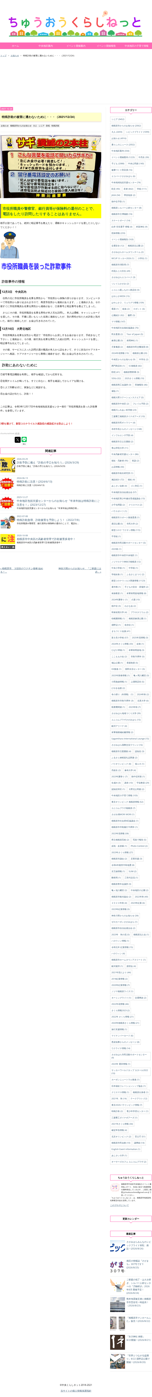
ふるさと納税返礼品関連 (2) (124, 757)
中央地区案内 (46, 45)
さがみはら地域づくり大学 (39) (126, 713)
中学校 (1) (133, 567)
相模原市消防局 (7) (120, 264)
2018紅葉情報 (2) (119, 978)
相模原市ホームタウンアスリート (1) (128, 959)
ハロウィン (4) (118, 953)
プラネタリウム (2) (139, 612)
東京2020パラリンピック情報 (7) (126, 1104)
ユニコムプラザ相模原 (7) (123, 808)
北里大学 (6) (143, 700)
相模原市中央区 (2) (120, 403)
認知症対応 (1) (118, 789)
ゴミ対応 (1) (136, 485)
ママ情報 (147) (118, 321)
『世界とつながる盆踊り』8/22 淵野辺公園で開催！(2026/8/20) (138, 1359)
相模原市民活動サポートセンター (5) (128, 542)
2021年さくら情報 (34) (122, 1123)
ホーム (15, 45)
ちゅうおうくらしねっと (25, 10)
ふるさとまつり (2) (135, 574)
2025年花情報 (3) (140, 637)
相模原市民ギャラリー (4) (123, 422)
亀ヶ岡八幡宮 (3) (141, 675)
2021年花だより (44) (121, 972)
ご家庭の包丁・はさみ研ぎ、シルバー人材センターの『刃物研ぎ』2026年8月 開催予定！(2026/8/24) (138, 1286)
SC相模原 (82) (135, 365)
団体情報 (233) (118, 233)
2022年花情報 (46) (120, 1004)
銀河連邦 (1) (117, 966)
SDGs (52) (116, 378)
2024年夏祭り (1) (119, 599)
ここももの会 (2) (119, 656)
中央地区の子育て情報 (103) (124, 795)
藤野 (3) (131, 315)
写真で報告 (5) (139, 839)
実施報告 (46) (141, 384)
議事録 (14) (139, 1142)
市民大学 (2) (132, 523)
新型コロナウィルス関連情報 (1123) (128, 580)
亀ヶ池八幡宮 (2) (119, 890)
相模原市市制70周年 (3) (122, 700)
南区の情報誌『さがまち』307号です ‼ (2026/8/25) (137, 1264)
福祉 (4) (131, 479)
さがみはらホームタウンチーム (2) (127, 252)
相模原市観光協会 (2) (121, 896)
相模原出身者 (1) (140, 1092)
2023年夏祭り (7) (119, 776)
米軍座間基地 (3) (136, 650)
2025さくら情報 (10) (134, 378)
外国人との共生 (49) (120, 271)
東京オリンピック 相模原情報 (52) (127, 801)
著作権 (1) (116, 586)
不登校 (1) (116, 536)
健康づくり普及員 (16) (121, 169)
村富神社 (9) (141, 226)
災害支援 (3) (136, 858)
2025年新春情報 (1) (120, 675)
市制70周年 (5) (137, 656)
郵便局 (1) (116, 877)
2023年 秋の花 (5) (120, 934)
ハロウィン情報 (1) (120, 940)
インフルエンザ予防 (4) (122, 435)
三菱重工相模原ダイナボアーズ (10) (128, 416)
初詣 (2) (135, 460)
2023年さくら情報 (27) (122, 852)
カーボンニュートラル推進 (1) (125, 1079)
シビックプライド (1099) (137, 131)
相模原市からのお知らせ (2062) (126, 125)
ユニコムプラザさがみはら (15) (126, 719)
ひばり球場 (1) (118, 650)
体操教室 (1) (117, 593)
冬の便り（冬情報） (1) (122, 694)
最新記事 (131, 1233)
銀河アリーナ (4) (119, 726)
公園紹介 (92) (117, 315)
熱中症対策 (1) (138, 776)
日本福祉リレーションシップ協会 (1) (128, 1086)
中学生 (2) (143, 359)
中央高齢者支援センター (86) (124, 454)
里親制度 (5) (132, 662)
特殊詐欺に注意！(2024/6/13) (34, 481)
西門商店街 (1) (118, 365)
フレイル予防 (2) (140, 403)
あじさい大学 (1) (119, 1155)
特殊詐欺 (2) (117, 1111)
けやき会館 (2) (118, 688)
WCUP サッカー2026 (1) (122, 258)
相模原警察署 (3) (131, 372)
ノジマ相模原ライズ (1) (122, 991)
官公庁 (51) (140, 1136)
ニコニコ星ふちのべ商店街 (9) (125, 289)
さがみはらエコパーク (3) (123, 277)
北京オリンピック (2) (121, 1136)
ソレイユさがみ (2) (120, 283)
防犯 (48, 125)
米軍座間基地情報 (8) (136, 593)
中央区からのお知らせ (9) (123, 359)
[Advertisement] (76, 81)
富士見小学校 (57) (119, 637)
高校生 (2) (116, 770)
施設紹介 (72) (117, 479)
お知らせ (5, 125)
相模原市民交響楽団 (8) (137, 346)
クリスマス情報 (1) (120, 1092)
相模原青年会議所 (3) (121, 884)
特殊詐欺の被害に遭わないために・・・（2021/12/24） (39, 117)
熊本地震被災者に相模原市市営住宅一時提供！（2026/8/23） (138, 1302)
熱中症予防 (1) (118, 201)
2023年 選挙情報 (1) (120, 1063)
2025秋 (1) (116, 549)
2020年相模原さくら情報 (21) (125, 1022)
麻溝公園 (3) (117, 340)
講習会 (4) (131, 966)
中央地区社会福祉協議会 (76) (124, 327)
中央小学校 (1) (118, 567)
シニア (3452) (117, 119)
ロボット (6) (139, 308)
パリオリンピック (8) (121, 763)
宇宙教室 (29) (143, 782)
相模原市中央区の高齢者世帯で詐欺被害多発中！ (46, 539)
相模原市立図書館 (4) (121, 751)
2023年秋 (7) (135, 707)
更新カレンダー (131, 1218)
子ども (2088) (117, 163)
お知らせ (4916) (118, 138)
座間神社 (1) (132, 340)
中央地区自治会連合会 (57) (123, 492)
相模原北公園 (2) (135, 245)
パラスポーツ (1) (119, 511)
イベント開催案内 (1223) (123, 157)
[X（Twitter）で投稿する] (18, 440)
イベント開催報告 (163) (122, 239)
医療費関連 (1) (118, 707)
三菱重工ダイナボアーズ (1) (124, 1117)
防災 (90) (115, 188)
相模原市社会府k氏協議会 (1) (124, 820)
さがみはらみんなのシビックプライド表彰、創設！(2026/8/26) (138, 1245)
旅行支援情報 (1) (119, 1029)
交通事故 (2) (140, 997)
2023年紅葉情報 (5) (120, 909)
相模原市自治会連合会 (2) (123, 928)
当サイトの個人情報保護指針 (76, 1390)
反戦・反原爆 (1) (119, 846)
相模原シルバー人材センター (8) (126, 207)
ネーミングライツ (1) (121, 997)
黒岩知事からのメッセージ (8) (125, 1042)
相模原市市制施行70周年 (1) (124, 827)
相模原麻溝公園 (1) (137, 618)
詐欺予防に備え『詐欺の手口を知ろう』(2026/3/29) (48, 462)
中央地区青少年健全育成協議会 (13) (128, 498)
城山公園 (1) (117, 662)
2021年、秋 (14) (119, 1098)
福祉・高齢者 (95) (119, 460)
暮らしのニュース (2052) (123, 144)
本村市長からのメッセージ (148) (126, 429)
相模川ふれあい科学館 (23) (123, 409)
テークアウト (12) (138, 1098)
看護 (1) (115, 308)
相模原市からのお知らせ (20, 125)
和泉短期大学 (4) (119, 612)
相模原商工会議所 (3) (121, 384)
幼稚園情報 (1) (118, 618)
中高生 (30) (143, 157)
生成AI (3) (116, 782)
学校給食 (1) (117, 574)
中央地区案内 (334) (120, 150)
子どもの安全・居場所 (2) (136, 586)
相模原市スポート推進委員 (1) (125, 517)
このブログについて (119, 1205)
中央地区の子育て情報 (136, 45)
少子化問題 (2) (118, 504)
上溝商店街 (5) (137, 681)
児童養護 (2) (117, 346)
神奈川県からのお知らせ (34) (124, 915)
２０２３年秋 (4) (119, 902)
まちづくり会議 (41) (120, 631)
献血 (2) (126, 308)
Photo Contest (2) (139, 846)
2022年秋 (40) (141, 896)
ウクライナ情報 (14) (120, 1048)
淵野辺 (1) (116, 624)
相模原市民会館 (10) (120, 1142)
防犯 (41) (115, 372)
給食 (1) (140, 643)
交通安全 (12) (117, 245)
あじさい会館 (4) (119, 485)
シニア (41, 125)
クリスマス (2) (135, 504)
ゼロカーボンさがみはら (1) (124, 921)
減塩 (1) (115, 391)
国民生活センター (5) (135, 669)
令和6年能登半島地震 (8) (122, 865)
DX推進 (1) (116, 669)
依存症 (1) (129, 624)
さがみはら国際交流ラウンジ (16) (127, 744)
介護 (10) (135, 599)
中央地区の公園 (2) (139, 890)
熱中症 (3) (116, 606)
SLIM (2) (132, 871)
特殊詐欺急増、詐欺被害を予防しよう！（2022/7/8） (49, 520)
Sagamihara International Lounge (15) (130, 738)
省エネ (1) (139, 763)
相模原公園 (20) (140, 353)
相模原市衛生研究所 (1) (122, 473)
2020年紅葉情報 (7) (120, 985)
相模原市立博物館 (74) (121, 214)
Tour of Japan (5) (135, 334)
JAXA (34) (115, 195)
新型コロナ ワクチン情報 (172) (125, 530)
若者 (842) (128, 188)
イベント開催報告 (106, 45)
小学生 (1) (142, 258)
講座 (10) (128, 782)
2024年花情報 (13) (120, 353)
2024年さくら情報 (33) (122, 643)
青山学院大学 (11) (119, 447)
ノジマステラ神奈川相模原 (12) (126, 561)
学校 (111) (142, 188)
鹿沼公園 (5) (117, 523)
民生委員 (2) (117, 334)
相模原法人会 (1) (141, 934)
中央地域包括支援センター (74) (126, 182)
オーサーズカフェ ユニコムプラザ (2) (128, 1161)
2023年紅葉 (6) (138, 902)
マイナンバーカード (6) (122, 1035)
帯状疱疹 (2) (129, 195)
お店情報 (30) (117, 466)
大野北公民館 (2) (136, 789)
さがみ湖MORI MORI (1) (122, 814)
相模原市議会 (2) (119, 858)
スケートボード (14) (120, 220)
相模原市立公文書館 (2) (122, 441)
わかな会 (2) (130, 606)
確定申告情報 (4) (119, 1130)
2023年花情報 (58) (120, 833)
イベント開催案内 (76, 45)
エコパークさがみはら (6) (123, 176)
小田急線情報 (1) (119, 681)
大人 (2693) (116, 131)
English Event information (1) (125, 1149)
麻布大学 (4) (130, 770)
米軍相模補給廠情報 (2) (122, 732)
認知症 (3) (139, 751)
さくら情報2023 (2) (120, 1010)
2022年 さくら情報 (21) (122, 1016)
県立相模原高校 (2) (120, 839)
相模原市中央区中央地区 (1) (124, 555)
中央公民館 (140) (136, 163)
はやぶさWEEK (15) (120, 296)
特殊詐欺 (55, 125)
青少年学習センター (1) (137, 1111)
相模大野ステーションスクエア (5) (127, 397)
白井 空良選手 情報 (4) (121, 226)
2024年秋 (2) (143, 694)
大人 (35, 125)
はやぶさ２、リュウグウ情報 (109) (127, 302)
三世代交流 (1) (131, 877)
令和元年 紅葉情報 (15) (122, 947)
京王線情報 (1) (118, 871)
